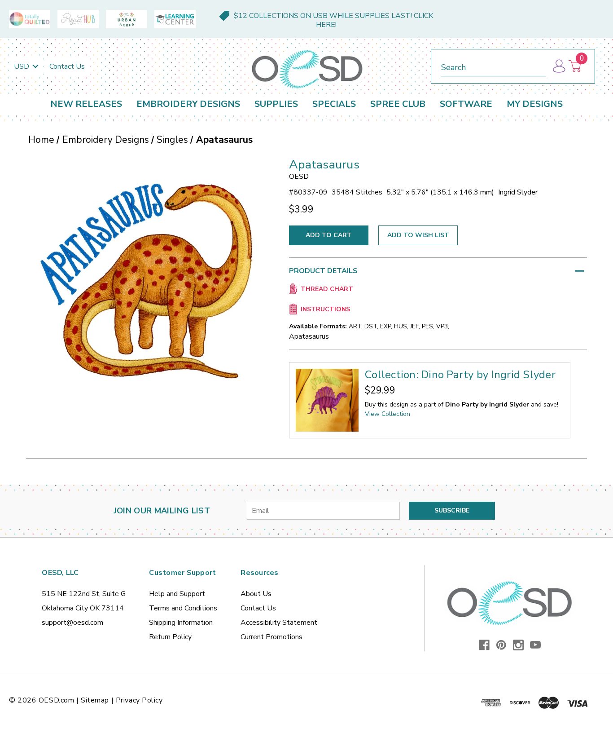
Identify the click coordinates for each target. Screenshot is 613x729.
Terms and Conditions (183, 608)
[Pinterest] (501, 645)
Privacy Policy (139, 700)
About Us (256, 594)
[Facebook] (484, 645)
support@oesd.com (72, 622)
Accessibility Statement (279, 622)
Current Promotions (271, 637)
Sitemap (95, 700)
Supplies (276, 104)
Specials (334, 104)
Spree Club (397, 104)
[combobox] (493, 65)
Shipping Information (181, 622)
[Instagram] (518, 645)
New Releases (86, 104)
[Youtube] (535, 645)
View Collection (387, 414)
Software (466, 104)
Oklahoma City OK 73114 (83, 608)
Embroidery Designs (188, 104)
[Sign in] (558, 66)
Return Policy (170, 637)
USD (22, 66)
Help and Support (177, 594)
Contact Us (67, 66)
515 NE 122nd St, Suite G (84, 594)
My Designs (535, 104)
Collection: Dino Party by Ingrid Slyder (460, 374)
